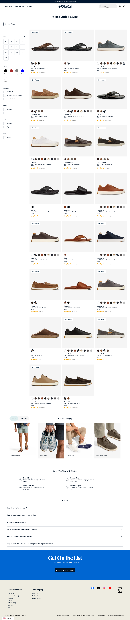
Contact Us (11, 593)
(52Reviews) (41, 359)
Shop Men (8, 6)
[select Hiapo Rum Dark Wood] (65, 63)
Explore (29, 6)
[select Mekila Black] (32, 207)
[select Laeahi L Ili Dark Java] (101, 63)
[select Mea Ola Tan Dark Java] (35, 63)
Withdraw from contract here (116, 615)
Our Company (37, 589)
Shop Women (19, 6)
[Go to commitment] (120, 590)
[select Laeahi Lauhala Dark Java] (42, 111)
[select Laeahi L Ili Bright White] (98, 63)
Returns (10, 600)
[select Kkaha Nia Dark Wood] (32, 302)
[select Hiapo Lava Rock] (68, 63)
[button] (9, 24)
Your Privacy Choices (88, 615)
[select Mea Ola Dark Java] (32, 63)
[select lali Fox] (65, 255)
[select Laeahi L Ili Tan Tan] (114, 63)
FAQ (9, 607)
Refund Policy (12, 603)
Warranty (10, 605)
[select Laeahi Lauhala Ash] (39, 111)
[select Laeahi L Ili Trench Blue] (117, 63)
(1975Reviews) (42, 168)
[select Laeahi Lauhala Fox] (35, 111)
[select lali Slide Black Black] (68, 207)
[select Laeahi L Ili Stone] (121, 63)
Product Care (36, 596)
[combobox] (8, 618)
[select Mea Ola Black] (39, 63)
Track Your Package (13, 596)
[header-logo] (65, 6)
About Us (34, 593)
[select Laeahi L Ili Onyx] (111, 63)
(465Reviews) (42, 216)
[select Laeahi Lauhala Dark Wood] (32, 111)
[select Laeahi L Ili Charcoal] (124, 63)
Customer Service (15, 589)
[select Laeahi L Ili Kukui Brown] (108, 63)
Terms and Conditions (63, 615)
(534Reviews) (42, 311)
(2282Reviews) (42, 72)
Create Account (36, 598)
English (9, 618)
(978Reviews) (41, 120)
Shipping (10, 598)
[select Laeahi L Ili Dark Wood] (104, 63)
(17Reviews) (74, 216)
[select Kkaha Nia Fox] (35, 302)
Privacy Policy (76, 615)
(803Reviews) (74, 72)
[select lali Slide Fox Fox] (65, 207)
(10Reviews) (74, 264)
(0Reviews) (107, 72)
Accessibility (101, 615)
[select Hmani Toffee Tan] (32, 350)
